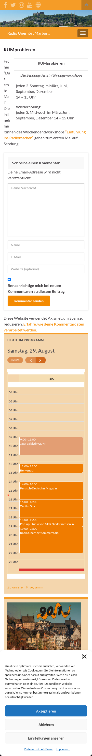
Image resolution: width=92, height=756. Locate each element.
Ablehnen (46, 724)
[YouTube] (29, 4)
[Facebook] (5, 4)
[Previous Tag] (30, 360)
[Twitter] (13, 4)
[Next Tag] (41, 360)
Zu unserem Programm (25, 587)
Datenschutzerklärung (38, 749)
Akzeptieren (46, 711)
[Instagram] (21, 4)
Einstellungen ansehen (46, 738)
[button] (84, 656)
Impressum (63, 749)
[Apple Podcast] (38, 4)
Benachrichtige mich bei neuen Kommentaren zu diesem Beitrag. (37, 288)
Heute (15, 360)
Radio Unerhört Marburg (28, 33)
